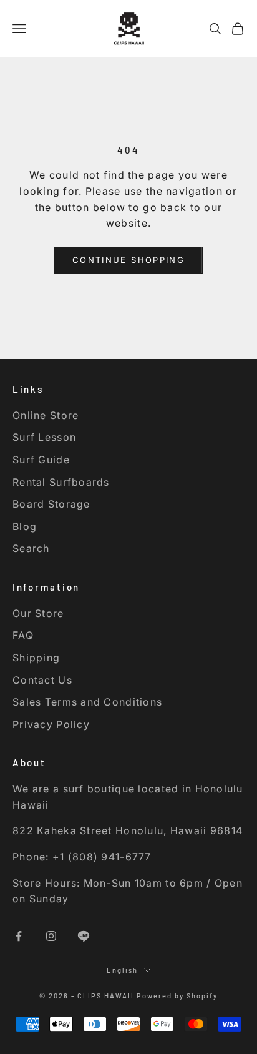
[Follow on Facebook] (18, 936)
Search (31, 548)
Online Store (45, 415)
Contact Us (42, 680)
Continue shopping (128, 260)
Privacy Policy (51, 724)
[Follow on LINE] (83, 936)
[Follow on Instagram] (51, 936)
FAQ (23, 635)
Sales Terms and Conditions (87, 702)
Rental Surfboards (61, 482)
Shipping (36, 657)
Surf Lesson (44, 437)
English (122, 970)
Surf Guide (41, 459)
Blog (24, 526)
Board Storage (51, 504)
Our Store (38, 613)
